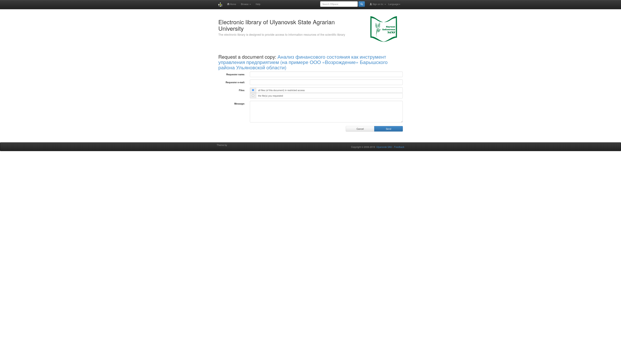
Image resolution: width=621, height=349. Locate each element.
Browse (245, 4)
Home (232, 4)
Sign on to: (378, 4)
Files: (242, 90)
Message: (239, 103)
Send (388, 128)
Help (258, 4)
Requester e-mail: (235, 82)
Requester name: (235, 74)
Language (393, 4)
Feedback (399, 146)
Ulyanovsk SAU (384, 146)
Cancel (360, 128)
